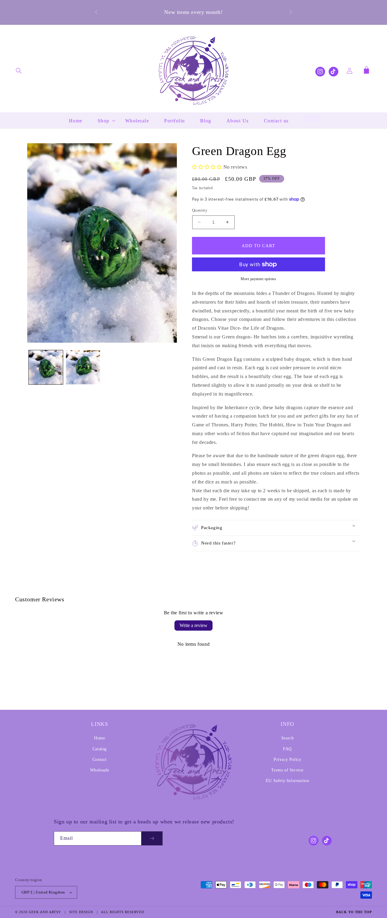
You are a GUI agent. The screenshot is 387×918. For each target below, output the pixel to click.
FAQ (287, 749)
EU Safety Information (287, 780)
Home (99, 738)
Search (287, 738)
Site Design (81, 912)
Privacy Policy (287, 759)
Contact (100, 759)
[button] (18, 70)
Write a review (193, 625)
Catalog (100, 749)
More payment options (258, 279)
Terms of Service (287, 770)
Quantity (199, 210)
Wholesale (99, 770)
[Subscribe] (151, 838)
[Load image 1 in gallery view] (46, 367)
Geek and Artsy (45, 912)
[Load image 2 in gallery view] (83, 367)
